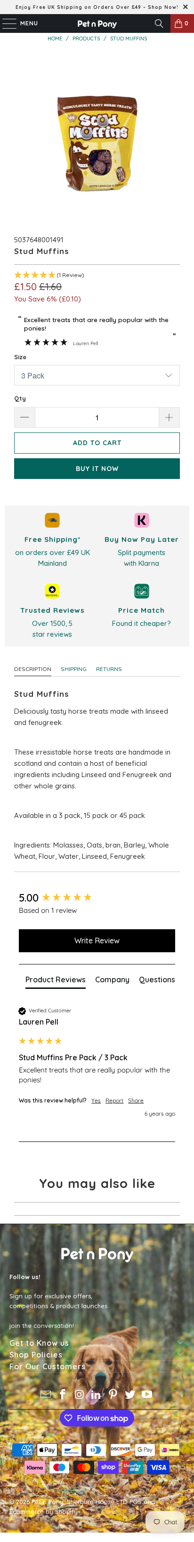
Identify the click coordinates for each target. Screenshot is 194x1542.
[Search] (159, 23)
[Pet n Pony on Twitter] (130, 1395)
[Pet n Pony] (97, 23)
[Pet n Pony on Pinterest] (113, 1395)
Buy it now (97, 468)
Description (32, 668)
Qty (20, 398)
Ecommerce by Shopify (43, 1511)
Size (20, 357)
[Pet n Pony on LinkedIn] (96, 1395)
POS (135, 1501)
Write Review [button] (97, 940)
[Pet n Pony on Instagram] (80, 1395)
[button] (97, 275)
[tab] (55, 981)
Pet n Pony (48, 1501)
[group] (97, 898)
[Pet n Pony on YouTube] (147, 1395)
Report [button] (114, 1100)
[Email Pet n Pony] (46, 1395)
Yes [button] (96, 1100)
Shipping (74, 668)
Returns (109, 668)
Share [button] (136, 1100)
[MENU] (4, 23)
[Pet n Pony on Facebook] (63, 1395)
